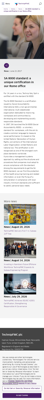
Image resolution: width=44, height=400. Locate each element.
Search (40, 3)
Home (6, 9)
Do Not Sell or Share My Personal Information (22, 388)
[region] (22, 375)
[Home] (22, 3)
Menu (3, 3)
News (20, 9)
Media (13, 9)
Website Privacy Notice (27, 383)
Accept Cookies (22, 395)
